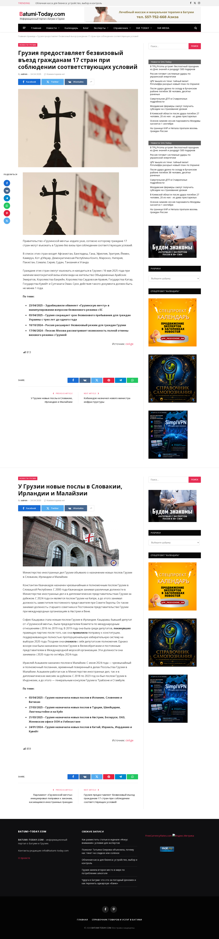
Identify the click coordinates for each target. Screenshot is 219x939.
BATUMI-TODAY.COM (101, 927)
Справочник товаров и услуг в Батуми (117, 919)
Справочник (121, 27)
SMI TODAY (142, 27)
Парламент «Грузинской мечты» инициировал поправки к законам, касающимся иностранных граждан (50, 798)
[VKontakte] (7, 190)
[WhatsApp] (7, 205)
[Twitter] (7, 221)
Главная (36, 27)
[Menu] (24, 27)
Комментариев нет (56, 74)
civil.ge (129, 344)
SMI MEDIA (163, 27)
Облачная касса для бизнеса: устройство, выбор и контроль (68, 3)
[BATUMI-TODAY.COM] (42, 15)
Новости (51, 27)
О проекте (24, 857)
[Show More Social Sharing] (91, 82)
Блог (86, 27)
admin (24, 74)
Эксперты (100, 27)
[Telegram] (7, 198)
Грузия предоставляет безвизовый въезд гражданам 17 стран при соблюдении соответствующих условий (109, 798)
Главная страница (26, 36)
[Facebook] (7, 183)
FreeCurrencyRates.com (158, 835)
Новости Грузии (27, 45)
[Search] (195, 27)
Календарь (71, 27)
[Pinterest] (7, 213)
